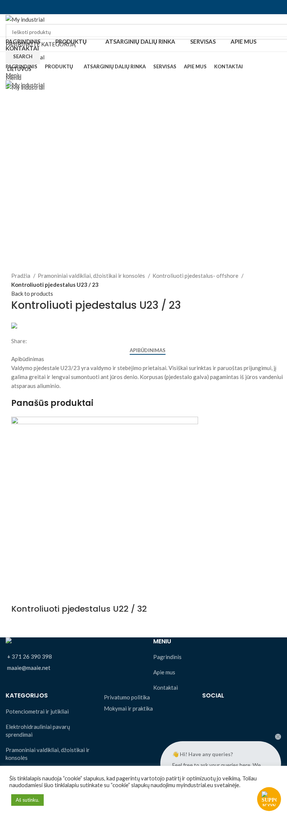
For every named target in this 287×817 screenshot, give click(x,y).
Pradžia (21, 275)
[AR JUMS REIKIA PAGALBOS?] (269, 799)
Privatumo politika (127, 697)
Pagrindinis (167, 656)
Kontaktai (165, 687)
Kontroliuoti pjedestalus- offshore (196, 275)
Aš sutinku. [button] (27, 800)
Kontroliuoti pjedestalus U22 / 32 (79, 609)
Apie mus (164, 672)
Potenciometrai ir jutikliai (37, 711)
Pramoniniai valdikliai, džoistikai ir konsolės (92, 275)
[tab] (147, 350)
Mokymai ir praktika (128, 708)
